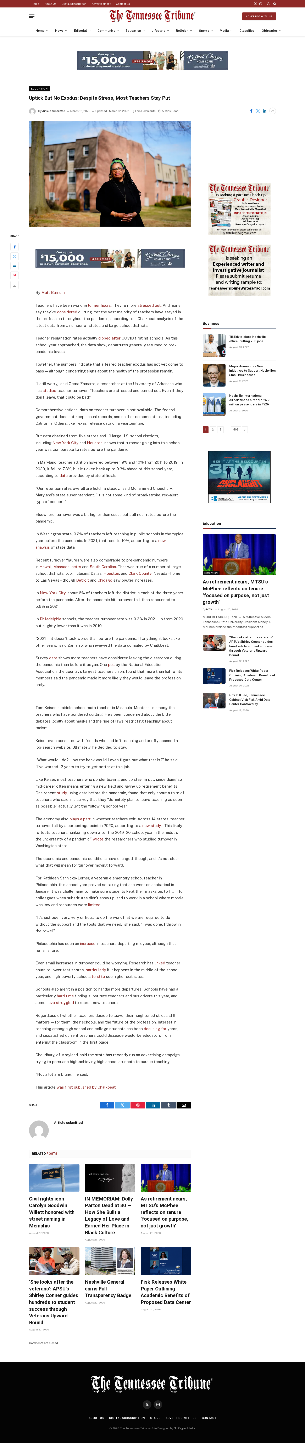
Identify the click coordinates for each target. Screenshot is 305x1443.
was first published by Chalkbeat (86, 1087)
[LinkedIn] (14, 266)
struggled (65, 1002)
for (163, 1028)
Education (133, 30)
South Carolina (103, 566)
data (64, 475)
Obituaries (270, 30)
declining (152, 1028)
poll (111, 664)
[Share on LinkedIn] (264, 111)
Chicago (105, 580)
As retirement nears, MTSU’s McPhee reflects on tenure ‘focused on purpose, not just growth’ (164, 1212)
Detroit (82, 580)
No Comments (146, 111)
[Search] (274, 3)
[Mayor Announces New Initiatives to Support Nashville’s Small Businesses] (214, 375)
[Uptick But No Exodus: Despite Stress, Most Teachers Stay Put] (110, 174)
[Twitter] (14, 257)
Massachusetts (67, 566)
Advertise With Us (259, 16)
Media (224, 30)
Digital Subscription (74, 3)
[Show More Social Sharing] (272, 111)
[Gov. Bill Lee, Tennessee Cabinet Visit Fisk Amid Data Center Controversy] (214, 700)
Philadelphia (50, 619)
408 (236, 429)
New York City (65, 442)
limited (94, 904)
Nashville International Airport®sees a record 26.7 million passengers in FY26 (249, 400)
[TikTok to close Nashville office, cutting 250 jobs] (214, 345)
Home (35, 3)
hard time (65, 996)
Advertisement (101, 3)
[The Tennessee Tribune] (152, 16)
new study (151, 825)
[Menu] (31, 16)
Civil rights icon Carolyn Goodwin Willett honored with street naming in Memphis (51, 1212)
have (50, 1002)
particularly (96, 970)
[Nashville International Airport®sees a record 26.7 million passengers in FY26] (214, 404)
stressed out (149, 305)
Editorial (80, 30)
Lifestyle (158, 30)
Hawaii (45, 566)
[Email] (14, 285)
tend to (98, 976)
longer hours (99, 305)
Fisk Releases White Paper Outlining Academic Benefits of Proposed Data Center (166, 1292)
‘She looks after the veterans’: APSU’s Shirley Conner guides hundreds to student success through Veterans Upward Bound (53, 1302)
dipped (104, 338)
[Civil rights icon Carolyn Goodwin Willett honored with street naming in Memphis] (54, 1178)
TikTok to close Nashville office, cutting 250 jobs (247, 339)
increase (87, 943)
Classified (247, 30)
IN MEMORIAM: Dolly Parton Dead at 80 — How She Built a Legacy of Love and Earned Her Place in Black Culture (109, 1216)
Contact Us (123, 3)
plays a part (80, 819)
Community (106, 30)
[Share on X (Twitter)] (258, 111)
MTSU (210, 609)
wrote (98, 839)
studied (49, 390)
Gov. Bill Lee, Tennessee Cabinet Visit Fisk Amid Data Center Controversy (250, 699)
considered (67, 312)
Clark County (139, 573)
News (59, 30)
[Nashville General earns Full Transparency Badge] (110, 1261)
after (116, 338)
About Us (50, 3)
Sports (204, 30)
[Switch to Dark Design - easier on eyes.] (268, 3)
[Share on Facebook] (251, 111)
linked (160, 963)
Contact (209, 1418)
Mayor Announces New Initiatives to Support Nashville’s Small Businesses (252, 370)
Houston (94, 442)
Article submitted (53, 111)
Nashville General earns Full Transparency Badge (108, 1288)
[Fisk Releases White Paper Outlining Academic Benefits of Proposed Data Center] (166, 1261)
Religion (182, 30)
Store (155, 1418)
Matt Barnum (53, 292)
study (62, 793)
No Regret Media (184, 1428)
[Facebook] (14, 247)
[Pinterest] (14, 276)
